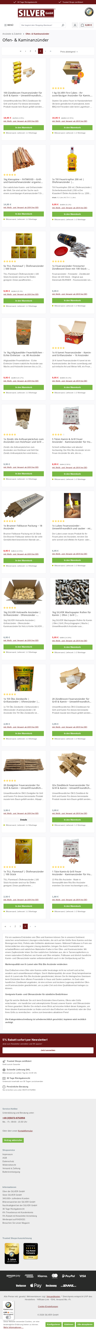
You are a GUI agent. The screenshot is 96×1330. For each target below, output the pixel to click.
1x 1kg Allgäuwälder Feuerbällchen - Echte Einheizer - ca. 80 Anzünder (24, 354)
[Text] (30, 1253)
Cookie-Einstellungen (48, 1306)
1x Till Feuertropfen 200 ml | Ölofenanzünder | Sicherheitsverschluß (68, 180)
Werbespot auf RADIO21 (13, 1219)
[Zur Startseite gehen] (36, 13)
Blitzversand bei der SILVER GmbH (18, 1202)
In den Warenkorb (23, 128)
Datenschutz (8, 1161)
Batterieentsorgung (11, 1172)
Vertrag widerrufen (13, 1140)
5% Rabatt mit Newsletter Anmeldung (19, 1216)
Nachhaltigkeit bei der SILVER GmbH (19, 1205)
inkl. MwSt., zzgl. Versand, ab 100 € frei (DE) (21, 121)
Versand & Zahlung (11, 1168)
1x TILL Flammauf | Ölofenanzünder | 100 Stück (24, 873)
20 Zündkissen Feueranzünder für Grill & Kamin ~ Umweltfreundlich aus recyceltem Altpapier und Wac (71, 700)
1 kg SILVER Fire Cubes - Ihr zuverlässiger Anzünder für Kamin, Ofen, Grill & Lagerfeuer (71, 94)
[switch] (8, 1317)
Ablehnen (68, 1324)
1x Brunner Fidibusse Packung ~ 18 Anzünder (23, 527)
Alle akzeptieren (84, 1324)
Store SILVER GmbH (12, 1195)
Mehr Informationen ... (14, 1327)
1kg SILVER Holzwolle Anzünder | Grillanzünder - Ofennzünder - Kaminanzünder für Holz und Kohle (23, 613)
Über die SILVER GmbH (13, 1191)
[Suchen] (63, 25)
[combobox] (40, 25)
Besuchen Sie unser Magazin (16, 1223)
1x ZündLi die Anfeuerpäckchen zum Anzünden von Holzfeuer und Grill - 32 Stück (24, 440)
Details (23, 820)
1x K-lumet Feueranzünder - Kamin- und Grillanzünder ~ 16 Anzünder (71, 354)
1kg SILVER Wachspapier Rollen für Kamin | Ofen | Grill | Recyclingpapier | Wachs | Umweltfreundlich (71, 613)
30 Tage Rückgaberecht (13, 1209)
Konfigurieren (53, 1324)
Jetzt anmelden (48, 1050)
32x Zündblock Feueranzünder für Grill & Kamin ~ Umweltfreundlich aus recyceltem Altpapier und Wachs (71, 786)
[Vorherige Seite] (25, 51)
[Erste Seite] (20, 51)
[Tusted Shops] (89, 12)
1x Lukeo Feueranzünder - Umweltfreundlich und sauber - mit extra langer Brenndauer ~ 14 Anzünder (71, 527)
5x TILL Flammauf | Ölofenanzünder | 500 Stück (24, 267)
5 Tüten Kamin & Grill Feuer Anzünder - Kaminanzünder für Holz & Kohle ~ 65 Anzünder (72, 440)
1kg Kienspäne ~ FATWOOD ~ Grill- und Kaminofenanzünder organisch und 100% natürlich (23, 180)
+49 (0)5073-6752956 (13, 1118)
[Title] (11, 1253)
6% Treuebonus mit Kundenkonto (17, 1212)
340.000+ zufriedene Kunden (15, 1198)
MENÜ (10, 25)
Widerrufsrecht (9, 1165)
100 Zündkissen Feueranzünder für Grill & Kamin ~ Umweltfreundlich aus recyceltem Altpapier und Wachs (23, 94)
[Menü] (12, 1302)
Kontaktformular (25, 1131)
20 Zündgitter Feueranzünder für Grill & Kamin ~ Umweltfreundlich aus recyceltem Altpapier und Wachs (22, 786)
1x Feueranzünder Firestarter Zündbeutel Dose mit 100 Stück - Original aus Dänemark (70, 267)
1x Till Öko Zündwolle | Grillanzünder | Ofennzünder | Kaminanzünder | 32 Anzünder (21, 700)
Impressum (7, 1154)
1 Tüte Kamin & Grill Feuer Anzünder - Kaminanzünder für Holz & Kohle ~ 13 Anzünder (72, 873)
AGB (4, 1158)
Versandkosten (53, 1296)
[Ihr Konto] (75, 25)
